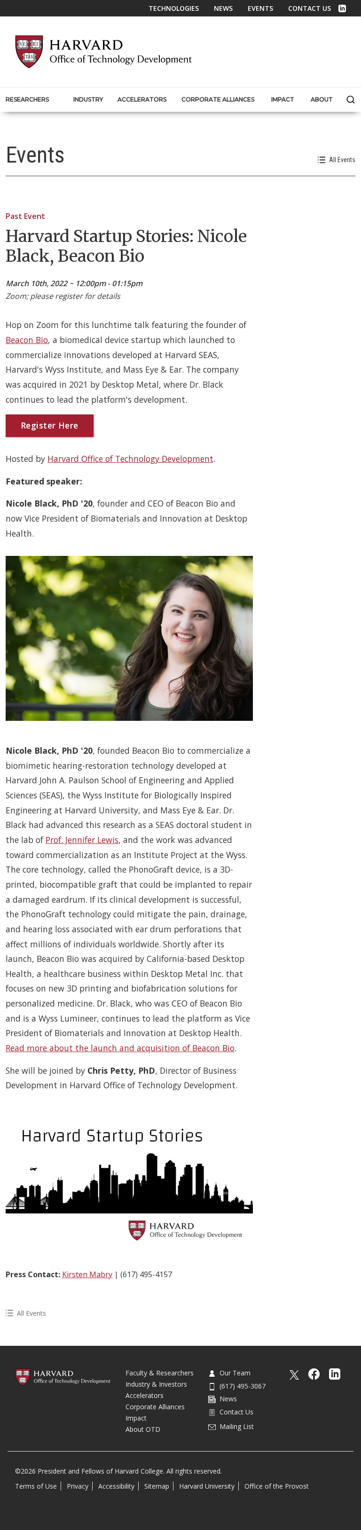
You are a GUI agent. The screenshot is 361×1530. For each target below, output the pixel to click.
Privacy (77, 1486)
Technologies (174, 8)
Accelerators (145, 1395)
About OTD (143, 1429)
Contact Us (309, 8)
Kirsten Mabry (87, 1274)
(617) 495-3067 (243, 1386)
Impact (136, 1417)
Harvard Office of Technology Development (130, 458)
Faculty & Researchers (160, 1372)
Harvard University (207, 1486)
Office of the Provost (276, 1486)
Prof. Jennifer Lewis (82, 839)
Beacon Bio (27, 339)
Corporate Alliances (155, 1406)
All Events (342, 160)
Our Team (235, 1372)
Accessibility (116, 1486)
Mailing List (237, 1426)
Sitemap (156, 1486)
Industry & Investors (156, 1384)
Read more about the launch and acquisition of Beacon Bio (120, 1048)
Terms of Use (36, 1486)
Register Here (49, 425)
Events (260, 8)
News (223, 8)
